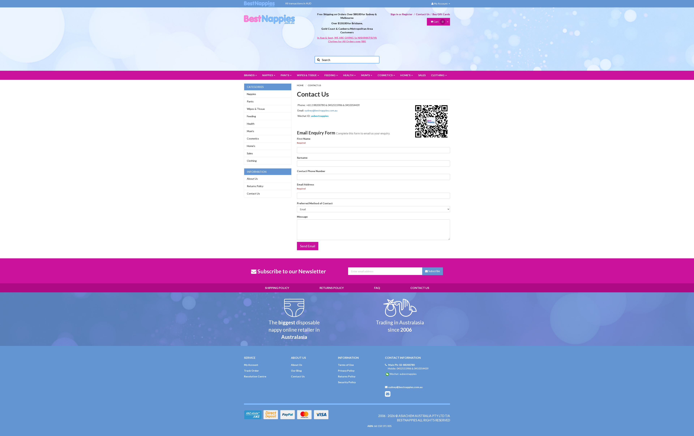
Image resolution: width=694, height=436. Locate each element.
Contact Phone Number (311, 171)
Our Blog (296, 370)
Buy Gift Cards (441, 14)
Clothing (438, 75)
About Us (252, 178)
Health (348, 75)
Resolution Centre (255, 376)
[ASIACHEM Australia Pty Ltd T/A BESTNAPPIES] (269, 15)
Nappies (267, 75)
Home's (405, 75)
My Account (251, 364)
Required (301, 143)
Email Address (305, 184)
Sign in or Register (401, 14)
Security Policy (347, 382)
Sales (422, 75)
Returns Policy (255, 186)
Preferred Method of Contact (315, 203)
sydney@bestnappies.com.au (321, 110)
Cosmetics (385, 75)
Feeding (330, 75)
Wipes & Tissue (307, 75)
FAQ (377, 287)
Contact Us (423, 14)
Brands (249, 75)
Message (302, 216)
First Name (303, 138)
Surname (302, 157)
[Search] (318, 60)
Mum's (365, 75)
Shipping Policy (277, 287)
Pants (285, 75)
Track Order (251, 370)
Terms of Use (346, 364)
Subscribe (434, 271)
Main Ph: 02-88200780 (401, 364)
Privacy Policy (346, 370)
